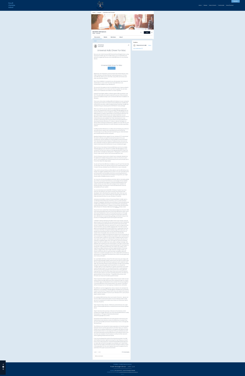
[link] (97, 37)
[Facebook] (3, 364)
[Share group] (151, 32)
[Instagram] (3, 369)
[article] (112, 201)
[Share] (128, 45)
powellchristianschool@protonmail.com (128, 372)
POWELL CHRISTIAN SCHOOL (123, 364)
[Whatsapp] (3, 367)
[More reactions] (99, 352)
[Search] (141, 32)
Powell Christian (11, 4)
